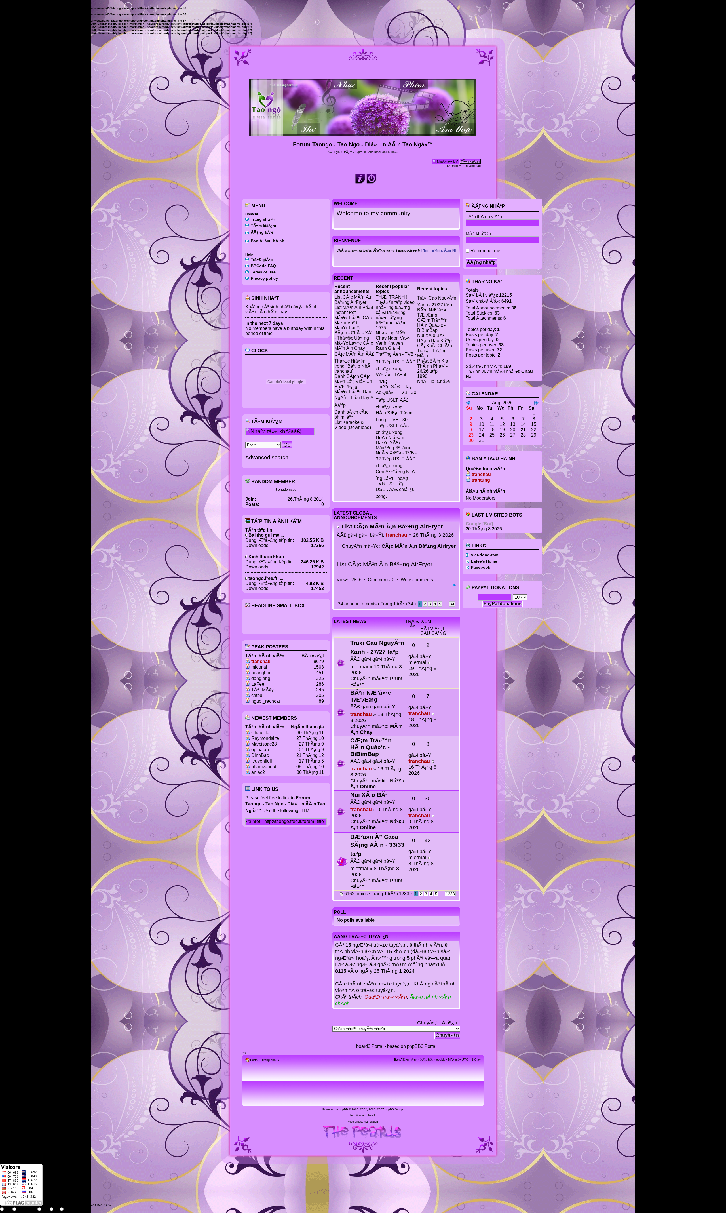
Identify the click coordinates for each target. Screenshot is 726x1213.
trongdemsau (286, 490)
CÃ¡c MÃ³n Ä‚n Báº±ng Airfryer (418, 546)
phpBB (343, 1109)
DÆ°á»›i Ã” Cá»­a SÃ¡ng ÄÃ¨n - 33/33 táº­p (377, 845)
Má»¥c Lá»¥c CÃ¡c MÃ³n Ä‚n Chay (353, 346)
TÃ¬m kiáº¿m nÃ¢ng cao (463, 165)
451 (320, 672)
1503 (319, 667)
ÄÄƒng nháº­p (487, 206)
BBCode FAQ (263, 266)
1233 (450, 894)
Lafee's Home (484, 561)
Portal (254, 1060)
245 (320, 689)
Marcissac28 (264, 744)
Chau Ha (260, 732)
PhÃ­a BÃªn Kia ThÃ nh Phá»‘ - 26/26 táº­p (432, 366)
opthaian (260, 749)
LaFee (257, 684)
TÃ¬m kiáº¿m (263, 225)
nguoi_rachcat (265, 701)
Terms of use (263, 272)
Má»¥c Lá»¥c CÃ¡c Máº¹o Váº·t (353, 320)
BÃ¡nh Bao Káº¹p (434, 340)
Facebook (480, 567)
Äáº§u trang (454, 585)
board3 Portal (369, 1046)
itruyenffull (261, 761)
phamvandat (263, 766)
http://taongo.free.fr (363, 1115)
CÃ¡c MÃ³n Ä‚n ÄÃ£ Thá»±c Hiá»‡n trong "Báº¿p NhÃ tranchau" (354, 363)
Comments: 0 (381, 579)
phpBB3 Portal (421, 1046)
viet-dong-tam (484, 555)
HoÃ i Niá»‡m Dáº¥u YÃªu (390, 440)
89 (321, 701)
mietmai (259, 667)
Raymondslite (265, 738)
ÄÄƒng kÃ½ (262, 232)
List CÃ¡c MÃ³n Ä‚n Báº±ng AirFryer (353, 300)
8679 (319, 661)
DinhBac (260, 755)
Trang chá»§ (263, 219)
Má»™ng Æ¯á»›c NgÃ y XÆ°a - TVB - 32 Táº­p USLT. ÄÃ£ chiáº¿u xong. (396, 456)
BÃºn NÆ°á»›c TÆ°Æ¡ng (432, 312)
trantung (481, 480)
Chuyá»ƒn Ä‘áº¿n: (438, 1022)
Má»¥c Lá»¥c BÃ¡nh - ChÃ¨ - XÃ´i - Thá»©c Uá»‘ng (354, 332)
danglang (260, 678)
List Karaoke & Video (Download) (352, 425)
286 (320, 684)
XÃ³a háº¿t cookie (432, 1059)
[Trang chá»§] (363, 133)
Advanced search (266, 457)
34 (452, 604)
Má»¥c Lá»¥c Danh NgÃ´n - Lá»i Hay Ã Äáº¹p (354, 398)
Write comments (417, 579)
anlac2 (258, 772)
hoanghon (261, 672)
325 (320, 678)
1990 (422, 376)
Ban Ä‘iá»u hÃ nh (267, 241)
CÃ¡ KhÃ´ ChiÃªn (434, 345)
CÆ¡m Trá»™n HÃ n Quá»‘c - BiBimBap (432, 325)
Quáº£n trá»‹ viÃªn (385, 997)
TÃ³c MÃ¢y (262, 689)
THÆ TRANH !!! (393, 297)
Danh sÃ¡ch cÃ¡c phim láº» (351, 415)
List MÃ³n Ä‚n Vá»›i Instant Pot (353, 310)
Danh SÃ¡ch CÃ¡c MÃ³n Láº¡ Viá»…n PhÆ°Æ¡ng (353, 381)
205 (320, 695)
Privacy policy (264, 278)
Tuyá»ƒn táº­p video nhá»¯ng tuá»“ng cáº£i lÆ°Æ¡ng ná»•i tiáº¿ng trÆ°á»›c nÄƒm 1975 (395, 315)
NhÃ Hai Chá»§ (433, 381)
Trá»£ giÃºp (262, 259)
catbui (257, 695)
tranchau (261, 661)
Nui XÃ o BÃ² (430, 335)
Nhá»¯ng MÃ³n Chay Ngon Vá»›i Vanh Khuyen (393, 338)
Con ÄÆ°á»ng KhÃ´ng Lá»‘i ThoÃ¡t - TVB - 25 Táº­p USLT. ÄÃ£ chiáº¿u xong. (395, 484)
